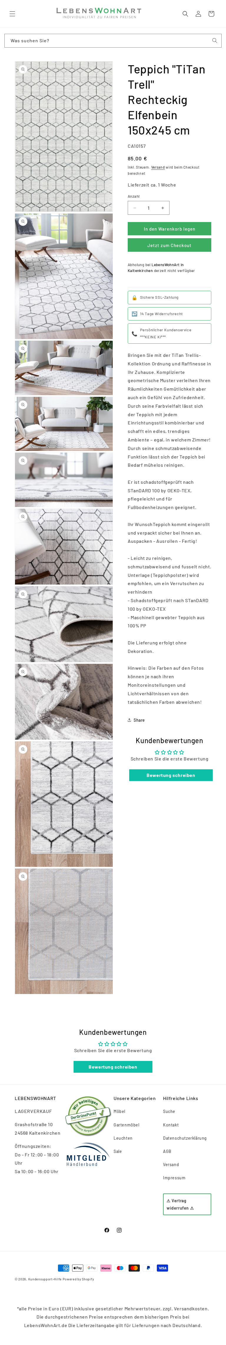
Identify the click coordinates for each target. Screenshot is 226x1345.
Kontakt (171, 1124)
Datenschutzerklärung (185, 1138)
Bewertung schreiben (171, 775)
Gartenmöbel (126, 1124)
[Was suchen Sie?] (214, 40)
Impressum (174, 1177)
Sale (118, 1151)
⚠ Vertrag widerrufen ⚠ (180, 1204)
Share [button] (139, 720)
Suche (169, 1111)
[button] (12, 13)
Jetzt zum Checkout (169, 245)
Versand (158, 167)
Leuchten (123, 1138)
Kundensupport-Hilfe (45, 1279)
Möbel (119, 1111)
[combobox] (113, 40)
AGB (167, 1151)
